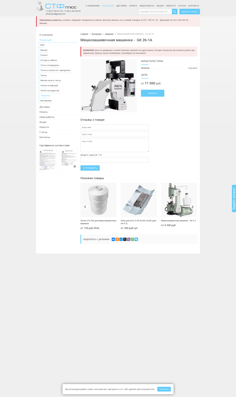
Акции (160, 5)
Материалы (46, 100)
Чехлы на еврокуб (49, 85)
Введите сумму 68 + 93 (91, 155)
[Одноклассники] (117, 239)
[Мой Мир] (121, 239)
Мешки (43, 50)
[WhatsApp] (132, 239)
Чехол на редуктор (49, 90)
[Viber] (128, 239)
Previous (85, 207)
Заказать (152, 93)
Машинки (45, 95)
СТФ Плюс (60, 6)
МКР (42, 45)
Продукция (108, 5)
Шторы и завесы (48, 60)
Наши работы (146, 5)
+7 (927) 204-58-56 (72, 11)
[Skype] (136, 239)
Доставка (121, 5)
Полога (43, 55)
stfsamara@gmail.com (56, 14)
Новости (171, 5)
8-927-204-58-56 (179, 20)
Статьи (182, 5)
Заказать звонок (189, 11)
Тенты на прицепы (49, 65)
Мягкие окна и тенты (50, 80)
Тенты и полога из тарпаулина (55, 70)
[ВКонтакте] (113, 239)
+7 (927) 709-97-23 (54, 11)
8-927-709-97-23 (149, 20)
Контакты (193, 5)
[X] (124, 239)
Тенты (43, 75)
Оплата (133, 5)
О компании (92, 5)
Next (192, 207)
